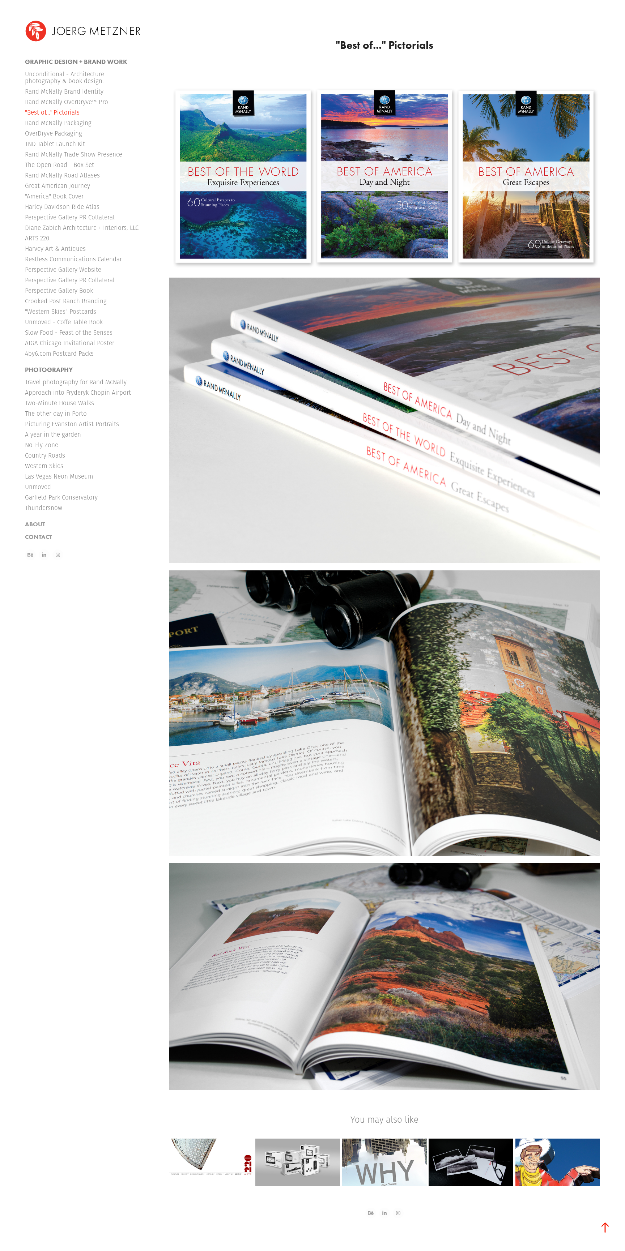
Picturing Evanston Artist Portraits (72, 424)
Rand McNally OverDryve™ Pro (66, 102)
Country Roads (45, 455)
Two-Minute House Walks (59, 403)
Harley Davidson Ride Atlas (62, 206)
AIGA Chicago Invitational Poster (69, 343)
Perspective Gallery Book (59, 290)
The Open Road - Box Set (59, 164)
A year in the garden (53, 434)
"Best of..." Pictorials (52, 112)
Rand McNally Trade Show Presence (73, 154)
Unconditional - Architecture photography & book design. (64, 77)
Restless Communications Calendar (73, 259)
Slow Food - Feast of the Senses (68, 332)
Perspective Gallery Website (63, 269)
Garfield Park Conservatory (61, 497)
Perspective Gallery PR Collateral (70, 217)
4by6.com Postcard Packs (59, 353)
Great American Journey (57, 185)
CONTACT (38, 536)
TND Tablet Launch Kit (55, 144)
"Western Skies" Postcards (60, 311)
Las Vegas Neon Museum (59, 476)
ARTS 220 (37, 238)
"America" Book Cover (54, 196)
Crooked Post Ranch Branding (66, 301)
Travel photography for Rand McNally (76, 382)
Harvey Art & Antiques (55, 248)
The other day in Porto (56, 413)
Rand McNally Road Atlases (62, 175)
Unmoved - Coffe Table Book (64, 322)
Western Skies (44, 466)
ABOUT (35, 524)
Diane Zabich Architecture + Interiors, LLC (82, 227)
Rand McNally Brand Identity (64, 91)
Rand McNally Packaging (58, 123)
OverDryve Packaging (53, 133)
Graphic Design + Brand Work (76, 62)
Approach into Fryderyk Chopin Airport (78, 392)
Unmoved (38, 487)
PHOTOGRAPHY (49, 370)
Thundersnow (43, 508)
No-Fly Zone (41, 445)
